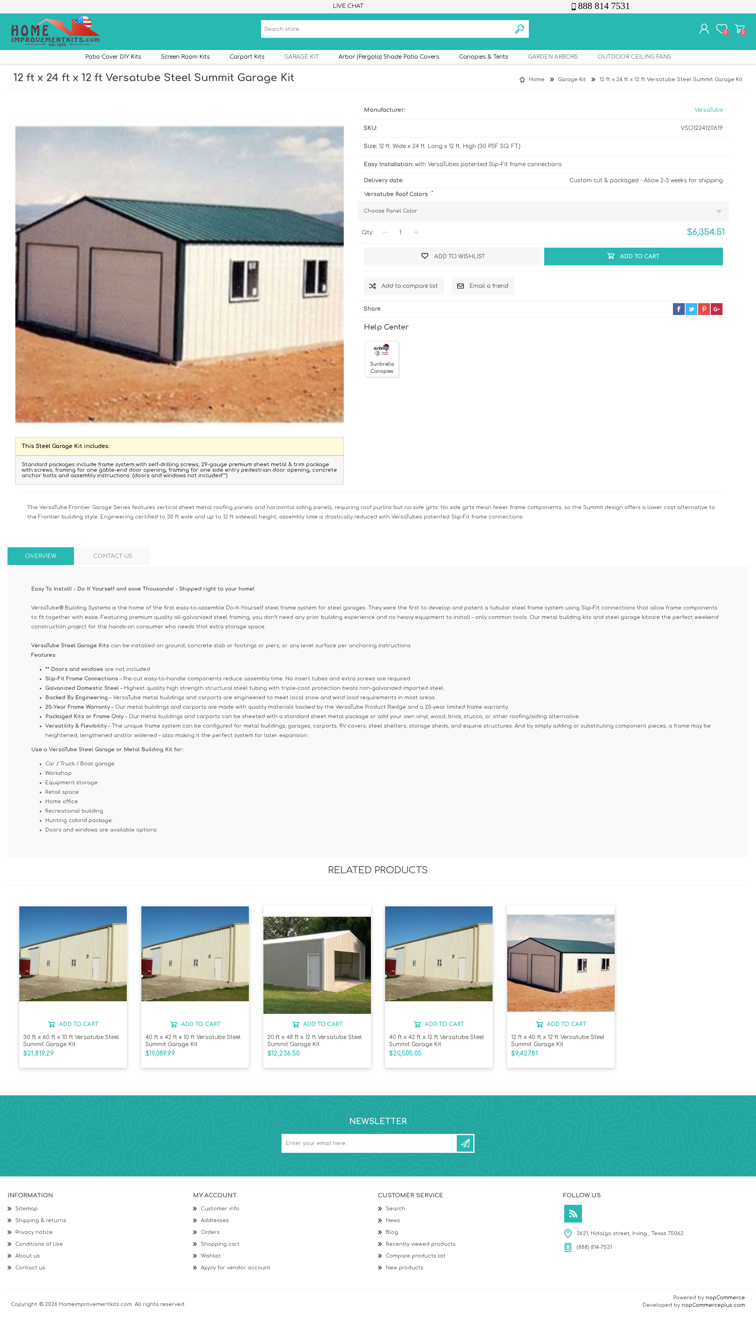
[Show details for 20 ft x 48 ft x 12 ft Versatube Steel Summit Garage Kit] (317, 960)
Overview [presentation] (40, 556)
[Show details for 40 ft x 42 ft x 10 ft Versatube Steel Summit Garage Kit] (195, 960)
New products (404, 1268)
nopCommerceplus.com (713, 1305)
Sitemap (26, 1208)
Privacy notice (34, 1232)
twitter (691, 309)
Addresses (215, 1220)
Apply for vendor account (236, 1268)
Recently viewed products (421, 1244)
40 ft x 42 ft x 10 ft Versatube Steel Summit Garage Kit (193, 1040)
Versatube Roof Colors (397, 194)
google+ (717, 309)
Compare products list (416, 1256)
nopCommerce (725, 1297)
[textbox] (386, 29)
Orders (210, 1232)
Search (395, 1208)
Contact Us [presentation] (112, 556)
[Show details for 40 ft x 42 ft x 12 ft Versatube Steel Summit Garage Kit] (439, 960)
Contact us (30, 1268)
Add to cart (78, 1024)
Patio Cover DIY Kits (113, 57)
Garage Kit (301, 57)
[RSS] (573, 1214)
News (393, 1220)
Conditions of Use (39, 1244)
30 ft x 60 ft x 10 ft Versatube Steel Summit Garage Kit (71, 1040)
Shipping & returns (40, 1220)
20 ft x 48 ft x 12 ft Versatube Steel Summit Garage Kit (314, 1040)
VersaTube (709, 110)
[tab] (40, 556)
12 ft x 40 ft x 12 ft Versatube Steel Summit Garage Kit (557, 1040)
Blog (392, 1232)
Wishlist (211, 1256)
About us (27, 1256)
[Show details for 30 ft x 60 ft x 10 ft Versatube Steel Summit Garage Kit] (73, 960)
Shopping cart (740, 28)
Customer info (220, 1208)
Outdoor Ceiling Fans (634, 57)
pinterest (704, 309)
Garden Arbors (553, 57)
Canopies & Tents (483, 57)
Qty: (368, 232)
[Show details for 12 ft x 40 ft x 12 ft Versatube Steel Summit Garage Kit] (561, 960)
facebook (679, 309)
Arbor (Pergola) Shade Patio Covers (389, 57)
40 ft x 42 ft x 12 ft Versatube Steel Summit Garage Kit (436, 1040)
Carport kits (247, 57)
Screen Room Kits (185, 57)
